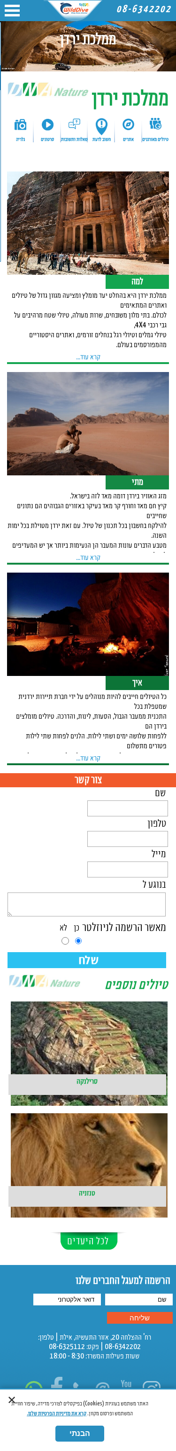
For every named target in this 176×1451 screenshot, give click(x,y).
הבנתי (79, 1433)
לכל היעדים (88, 1241)
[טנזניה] (88, 1149)
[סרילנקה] (88, 1037)
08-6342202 (143, 9)
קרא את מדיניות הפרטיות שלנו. (56, 1414)
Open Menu (12, 10)
